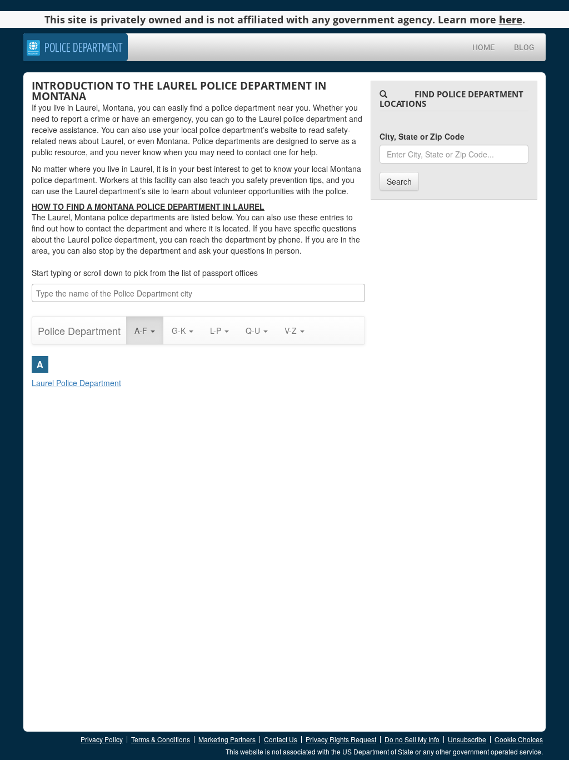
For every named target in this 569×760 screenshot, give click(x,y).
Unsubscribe (467, 739)
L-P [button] (216, 330)
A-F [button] (141, 330)
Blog (524, 47)
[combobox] (198, 293)
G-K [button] (180, 330)
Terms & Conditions (160, 739)
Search (399, 181)
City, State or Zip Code (422, 136)
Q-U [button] (254, 330)
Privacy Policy (102, 739)
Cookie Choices (519, 739)
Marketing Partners (227, 739)
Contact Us (280, 739)
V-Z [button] (291, 330)
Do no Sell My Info (412, 739)
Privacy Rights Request (341, 739)
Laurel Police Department (76, 382)
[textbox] (201, 293)
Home (483, 47)
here (510, 19)
